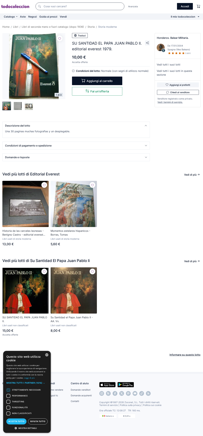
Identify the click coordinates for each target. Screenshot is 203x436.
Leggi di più (29, 378)
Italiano (109, 416)
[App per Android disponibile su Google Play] (126, 384)
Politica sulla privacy (130, 405)
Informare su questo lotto (185, 354)
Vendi (63, 16)
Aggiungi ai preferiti (180, 85)
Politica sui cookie (152, 405)
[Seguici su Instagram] (101, 393)
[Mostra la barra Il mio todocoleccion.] (198, 16)
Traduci (82, 35)
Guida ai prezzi (48, 16)
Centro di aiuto (80, 383)
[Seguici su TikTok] (141, 393)
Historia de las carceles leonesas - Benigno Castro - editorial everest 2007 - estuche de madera (23, 233)
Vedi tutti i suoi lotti (168, 64)
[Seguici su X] (121, 393)
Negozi (32, 16)
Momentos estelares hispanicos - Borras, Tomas (70, 232)
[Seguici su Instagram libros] (108, 393)
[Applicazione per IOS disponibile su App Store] (107, 384)
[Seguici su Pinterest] (128, 393)
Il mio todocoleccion (183, 16)
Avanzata (133, 6)
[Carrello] (198, 6)
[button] (76, 126)
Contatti (75, 401)
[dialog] (27, 392)
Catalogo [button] (10, 16)
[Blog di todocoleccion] (148, 393)
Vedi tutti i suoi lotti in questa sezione (174, 72)
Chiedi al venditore (180, 92)
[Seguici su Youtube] (135, 393)
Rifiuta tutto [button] (37, 421)
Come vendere (55, 389)
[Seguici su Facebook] (115, 393)
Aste (23, 16)
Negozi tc (53, 395)
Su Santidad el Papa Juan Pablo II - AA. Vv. (72, 319)
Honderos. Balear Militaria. (173, 37)
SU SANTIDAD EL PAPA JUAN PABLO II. (24, 319)
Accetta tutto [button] (16, 421)
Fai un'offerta (99, 91)
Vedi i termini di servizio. (170, 102)
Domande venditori (80, 389)
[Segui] (59, 38)
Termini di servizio (108, 405)
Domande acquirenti (81, 395)
